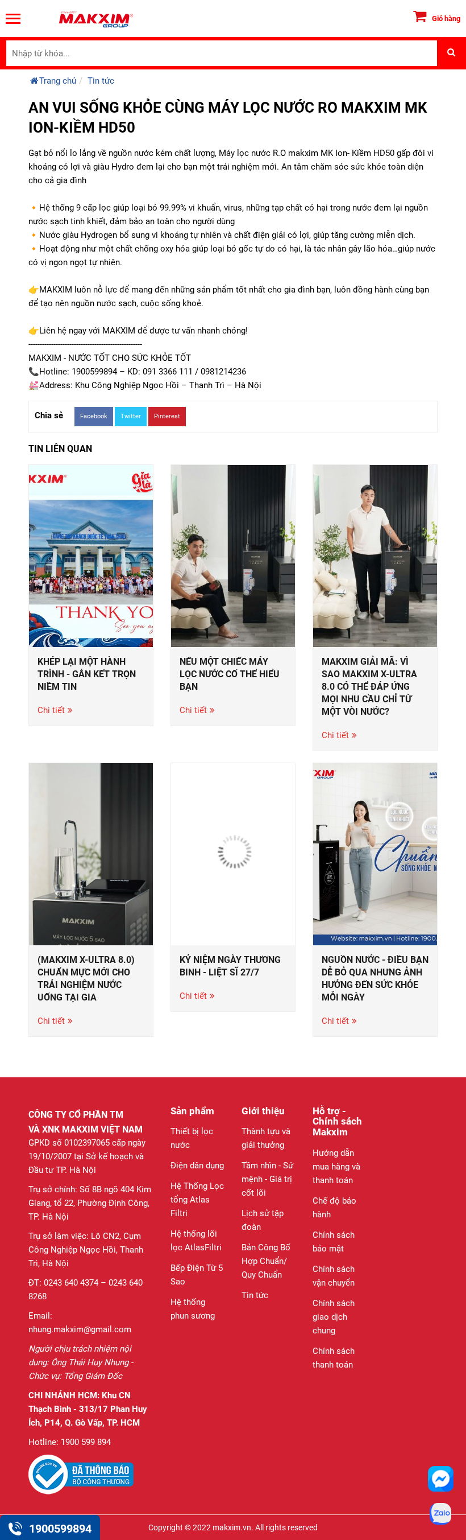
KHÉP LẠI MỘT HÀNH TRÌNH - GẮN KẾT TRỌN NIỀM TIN (87, 674)
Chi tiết (51, 710)
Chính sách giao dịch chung (334, 1317)
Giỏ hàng (446, 18)
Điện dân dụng (197, 1165)
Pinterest (167, 416)
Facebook (93, 416)
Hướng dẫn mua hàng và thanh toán (336, 1166)
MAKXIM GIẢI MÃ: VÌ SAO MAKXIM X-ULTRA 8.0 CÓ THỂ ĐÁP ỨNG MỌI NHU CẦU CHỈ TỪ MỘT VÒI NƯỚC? (369, 686)
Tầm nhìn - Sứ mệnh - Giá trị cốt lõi (267, 1179)
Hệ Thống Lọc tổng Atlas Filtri (197, 1199)
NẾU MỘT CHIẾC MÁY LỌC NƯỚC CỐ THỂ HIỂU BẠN (230, 674)
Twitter (130, 416)
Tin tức (255, 1295)
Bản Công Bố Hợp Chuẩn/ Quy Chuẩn (266, 1261)
